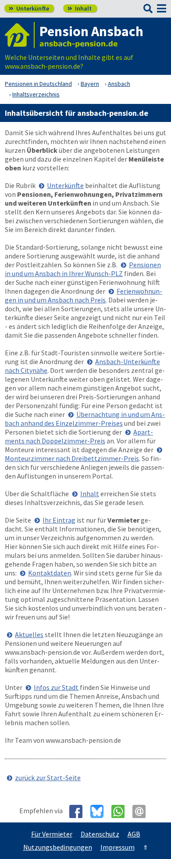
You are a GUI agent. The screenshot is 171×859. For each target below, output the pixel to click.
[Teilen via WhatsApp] (121, 811)
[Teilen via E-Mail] (142, 811)
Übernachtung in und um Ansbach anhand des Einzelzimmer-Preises (85, 419)
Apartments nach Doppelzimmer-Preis (79, 436)
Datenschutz (100, 834)
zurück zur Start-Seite (48, 777)
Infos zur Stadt (56, 687)
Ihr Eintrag (59, 520)
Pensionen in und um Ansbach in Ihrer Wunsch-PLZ (83, 269)
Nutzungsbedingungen (57, 847)
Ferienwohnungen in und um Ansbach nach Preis (83, 295)
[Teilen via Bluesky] (100, 811)
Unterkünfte (29, 8)
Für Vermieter (51, 834)
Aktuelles (29, 634)
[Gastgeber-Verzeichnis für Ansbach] (20, 35)
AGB (134, 834)
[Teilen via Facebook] (79, 811)
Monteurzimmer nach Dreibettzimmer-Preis (72, 458)
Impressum (117, 847)
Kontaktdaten (49, 572)
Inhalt (80, 8)
